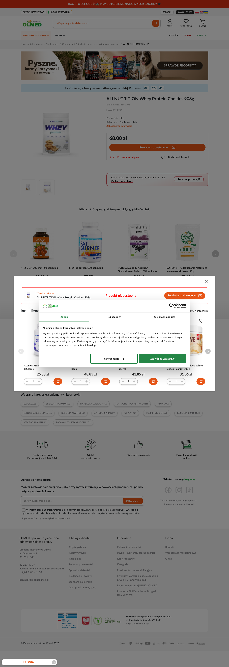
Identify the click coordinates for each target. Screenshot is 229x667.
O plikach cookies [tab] (164, 316)
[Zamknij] (206, 281)
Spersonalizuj (112, 358)
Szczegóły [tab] (114, 316)
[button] (208, 351)
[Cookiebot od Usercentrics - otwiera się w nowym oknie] (171, 305)
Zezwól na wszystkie (162, 358)
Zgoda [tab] (64, 316)
